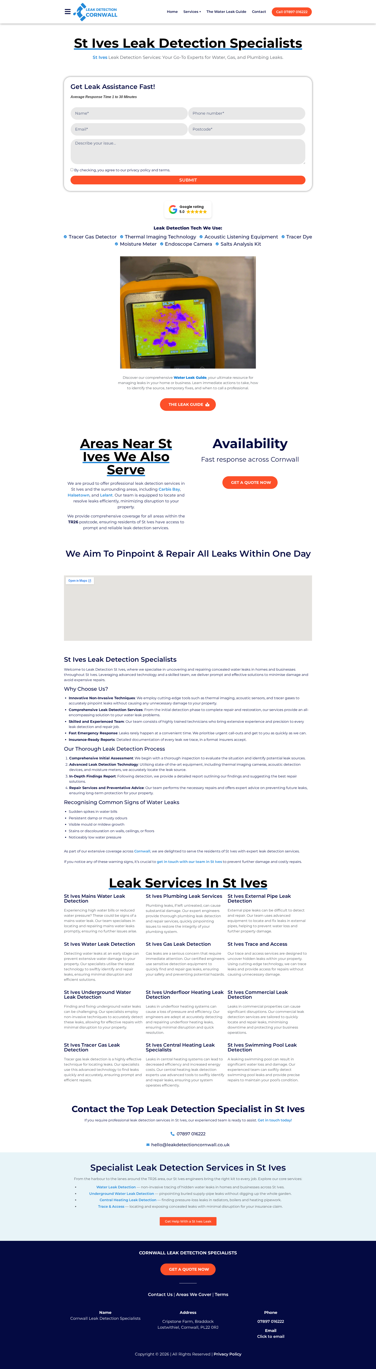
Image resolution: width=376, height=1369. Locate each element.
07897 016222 (270, 1321)
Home (172, 12)
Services (192, 12)
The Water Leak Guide (226, 12)
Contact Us (160, 1294)
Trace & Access (111, 1206)
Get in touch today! (275, 1120)
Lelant (106, 495)
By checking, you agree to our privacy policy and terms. (122, 170)
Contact (259, 12)
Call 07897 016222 (291, 12)
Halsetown (78, 495)
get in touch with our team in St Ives (189, 862)
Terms (221, 1294)
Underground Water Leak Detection (121, 1194)
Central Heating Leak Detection (128, 1200)
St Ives (100, 57)
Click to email (270, 1336)
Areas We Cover (193, 1294)
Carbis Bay (169, 489)
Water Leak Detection (116, 1187)
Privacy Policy (227, 1354)
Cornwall (142, 851)
